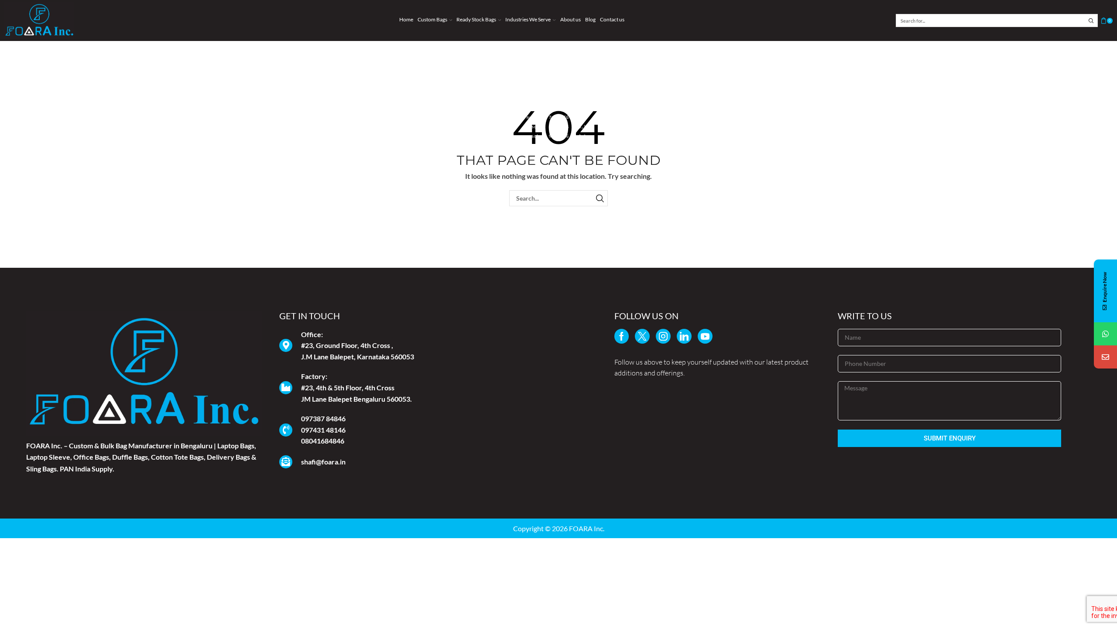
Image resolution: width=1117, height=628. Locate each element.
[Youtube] (705, 336)
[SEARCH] (600, 198)
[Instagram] (663, 336)
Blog (590, 19)
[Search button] (1091, 20)
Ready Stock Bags (476, 19)
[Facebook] (621, 336)
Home (406, 19)
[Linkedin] (684, 336)
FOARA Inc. (586, 528)
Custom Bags (432, 19)
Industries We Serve (528, 19)
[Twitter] (642, 336)
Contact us (612, 19)
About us (570, 19)
